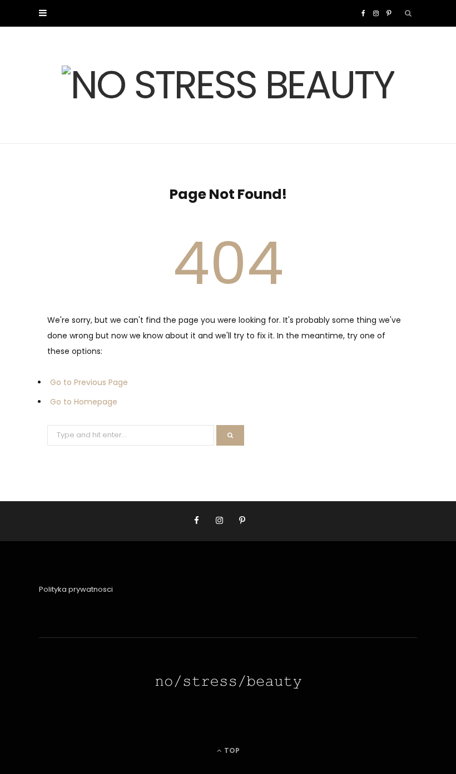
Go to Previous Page (89, 382)
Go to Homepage (83, 401)
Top (231, 750)
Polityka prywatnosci (76, 589)
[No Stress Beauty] (228, 85)
